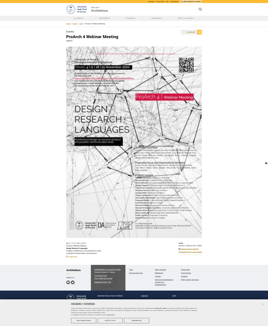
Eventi (75, 24)
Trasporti (184, 276)
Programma (72, 257)
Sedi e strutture (160, 270)
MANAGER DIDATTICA (103, 282)
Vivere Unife (185, 270)
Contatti (158, 276)
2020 (81, 24)
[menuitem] (78, 18)
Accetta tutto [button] (110, 320)
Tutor (131, 270)
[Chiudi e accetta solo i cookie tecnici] (263, 304)
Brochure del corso (136, 273)
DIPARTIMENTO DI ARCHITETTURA (108, 270)
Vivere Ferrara (186, 273)
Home (68, 24)
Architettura (99, 9)
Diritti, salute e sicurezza (190, 280)
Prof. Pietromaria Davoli (103, 279)
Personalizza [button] (137, 320)
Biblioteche (159, 273)
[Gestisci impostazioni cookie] (266, 163)
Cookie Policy (110, 315)
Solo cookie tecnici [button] (84, 320)
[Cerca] (199, 9)
